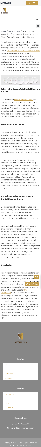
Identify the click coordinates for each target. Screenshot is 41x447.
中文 (38, 19)
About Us (8, 378)
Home (3, 31)
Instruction (9, 374)
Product (8, 369)
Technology (9, 394)
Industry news (14, 31)
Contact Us (9, 408)
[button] (32, 3)
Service (8, 399)
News (7, 403)
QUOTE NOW (32, 284)
